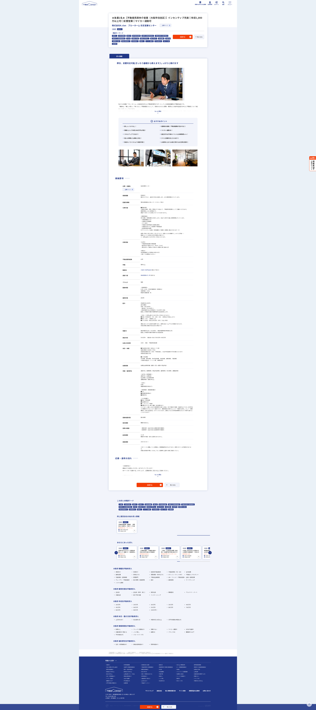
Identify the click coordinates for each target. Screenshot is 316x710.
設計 (152, 580)
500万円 (135, 607)
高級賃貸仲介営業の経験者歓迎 (166, 667)
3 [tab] (184, 561)
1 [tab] (178, 561)
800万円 (118, 610)
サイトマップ (149, 691)
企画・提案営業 (190, 577)
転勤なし (142, 41)
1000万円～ (154, 610)
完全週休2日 (136, 620)
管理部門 (135, 577)
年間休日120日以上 (156, 620)
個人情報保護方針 (170, 691)
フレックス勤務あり (139, 629)
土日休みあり (119, 620)
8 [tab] (197, 561)
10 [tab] (203, 561)
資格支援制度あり (126, 41)
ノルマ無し (136, 632)
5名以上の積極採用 (181, 664)
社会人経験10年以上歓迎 (111, 667)
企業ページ (165, 25)
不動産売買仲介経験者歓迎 (161, 35)
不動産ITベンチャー (145, 683)
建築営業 (118, 574)
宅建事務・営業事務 (121, 577)
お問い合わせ (207, 691)
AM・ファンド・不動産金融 (176, 577)
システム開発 (119, 582)
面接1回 (129, 35)
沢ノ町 (148, 275)
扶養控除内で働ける (121, 632)
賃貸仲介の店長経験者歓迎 (119, 38)
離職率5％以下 (190, 632)
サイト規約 (182, 691)
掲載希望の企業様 (194, 691)
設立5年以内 (154, 38)
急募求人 (115, 35)
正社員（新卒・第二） (139, 592)
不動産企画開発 (155, 577)
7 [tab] (195, 561)
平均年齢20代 (158, 41)
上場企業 (196, 671)
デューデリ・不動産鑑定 (123, 580)
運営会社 (159, 691)
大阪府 (142, 270)
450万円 (118, 607)
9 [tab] (200, 561)
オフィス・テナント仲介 (175, 574)
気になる (199, 37)
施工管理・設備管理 (139, 580)
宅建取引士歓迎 (116, 41)
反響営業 (115, 44)
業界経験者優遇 (136, 35)
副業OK (153, 632)
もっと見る (158, 111)
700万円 (188, 607)
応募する (182, 37)
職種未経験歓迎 (144, 669)
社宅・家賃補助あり (121, 644)
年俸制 (178, 669)
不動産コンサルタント (192, 574)
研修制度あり (135, 41)
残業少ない (154, 629)
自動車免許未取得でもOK (199, 674)
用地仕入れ (136, 574)
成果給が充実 (135, 38)
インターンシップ (156, 595)
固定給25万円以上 (144, 38)
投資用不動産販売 (156, 572)
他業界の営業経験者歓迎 (147, 35)
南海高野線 (144, 275)
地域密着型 (161, 38)
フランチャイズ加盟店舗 (182, 671)
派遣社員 (118, 595)
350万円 (170, 604)
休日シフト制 (166, 41)
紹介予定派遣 (137, 595)
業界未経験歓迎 (109, 669)
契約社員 (153, 592)
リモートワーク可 (138, 635)
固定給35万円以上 (128, 671)
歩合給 (128, 38)
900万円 (135, 610)
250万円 (135, 604)
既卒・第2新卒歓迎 (128, 669)
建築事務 (170, 580)
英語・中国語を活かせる (146, 674)
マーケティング (190, 580)
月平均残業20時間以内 (174, 620)
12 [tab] (208, 561)
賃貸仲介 (118, 572)
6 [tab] (192, 561)
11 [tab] (206, 561)
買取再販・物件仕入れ (157, 574)
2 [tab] (181, 561)
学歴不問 (168, 38)
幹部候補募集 (122, 35)
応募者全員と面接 (145, 664)
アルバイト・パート (191, 592)
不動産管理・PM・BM (174, 572)
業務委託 (170, 592)
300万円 (153, 604)
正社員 (117, 592)
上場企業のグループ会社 (129, 674)
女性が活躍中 (190, 629)
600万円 (170, 607)
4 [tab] (186, 561)
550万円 (153, 607)
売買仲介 (135, 504)
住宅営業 (188, 572)
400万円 (188, 604)
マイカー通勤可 (149, 41)
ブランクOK (171, 632)
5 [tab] (189, 561)
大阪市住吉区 (148, 270)
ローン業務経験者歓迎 (181, 667)
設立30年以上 (109, 674)
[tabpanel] (127, 526)
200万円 (118, 604)
